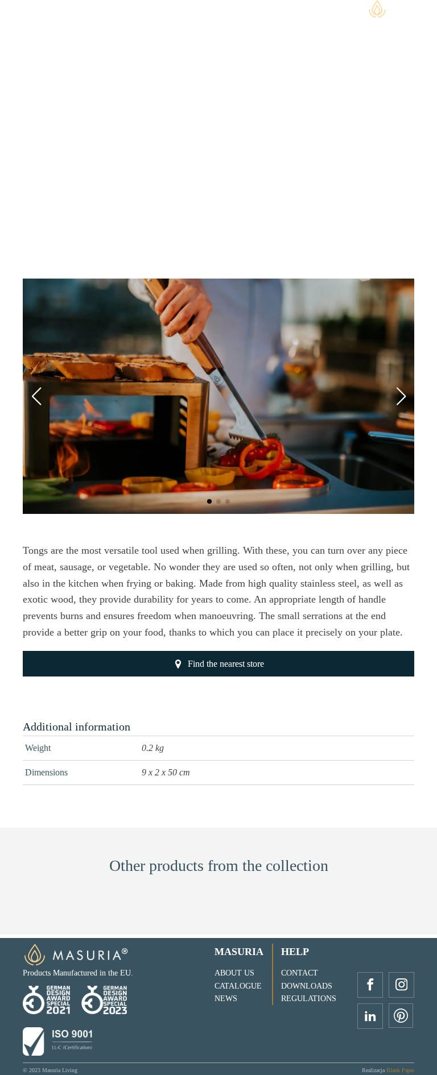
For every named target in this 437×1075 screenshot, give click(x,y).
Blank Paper (400, 1070)
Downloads (306, 986)
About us (234, 973)
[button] (209, 501)
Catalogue (238, 986)
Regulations (308, 998)
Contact (299, 973)
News (226, 998)
